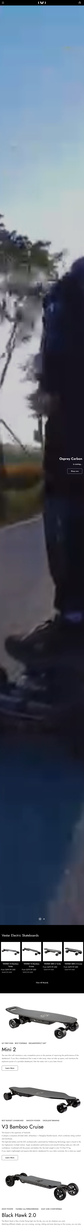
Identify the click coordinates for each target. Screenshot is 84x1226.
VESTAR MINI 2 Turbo (52, 964)
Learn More (9, 1068)
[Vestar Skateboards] (42, 3)
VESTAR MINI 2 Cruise (73, 964)
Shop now (75, 471)
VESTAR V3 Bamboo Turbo (10, 965)
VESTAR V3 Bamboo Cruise (31, 965)
